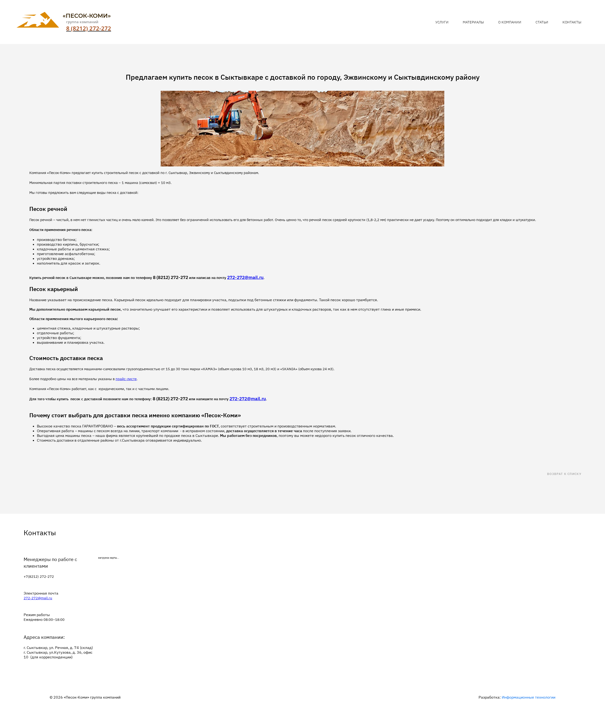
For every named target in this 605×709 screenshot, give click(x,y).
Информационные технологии (528, 697)
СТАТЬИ (542, 22)
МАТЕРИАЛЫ (473, 22)
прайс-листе (126, 379)
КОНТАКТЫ (571, 22)
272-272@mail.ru (38, 598)
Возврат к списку (564, 474)
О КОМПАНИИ (509, 22)
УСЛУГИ (442, 22)
